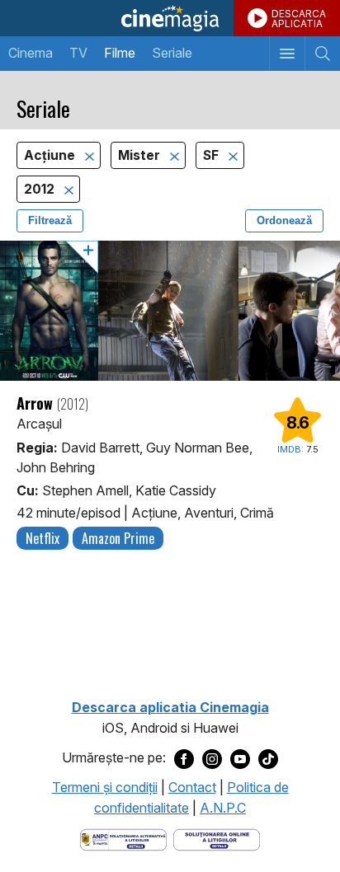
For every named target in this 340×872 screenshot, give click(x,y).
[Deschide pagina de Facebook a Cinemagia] (184, 758)
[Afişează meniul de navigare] (287, 53)
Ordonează (284, 220)
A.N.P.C (223, 807)
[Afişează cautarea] (322, 53)
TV (78, 53)
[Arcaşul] (170, 311)
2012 (41, 189)
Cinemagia (170, 18)
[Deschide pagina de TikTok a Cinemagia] (268, 758)
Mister (140, 155)
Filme (119, 53)
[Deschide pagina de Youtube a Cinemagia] (240, 758)
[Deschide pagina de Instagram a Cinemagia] (212, 758)
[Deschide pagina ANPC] (123, 838)
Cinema (30, 53)
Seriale (172, 53)
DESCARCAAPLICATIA (299, 18)
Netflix (42, 538)
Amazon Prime (118, 538)
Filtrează (50, 220)
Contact (192, 787)
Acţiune (51, 155)
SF (212, 155)
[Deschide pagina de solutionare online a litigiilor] (216, 838)
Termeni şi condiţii (105, 787)
